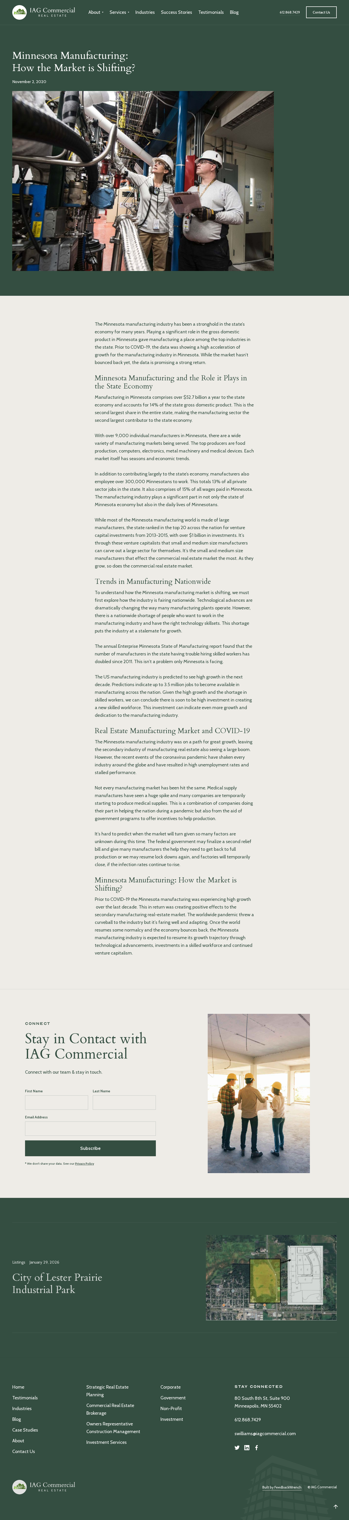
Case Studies (25, 1430)
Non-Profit (171, 1408)
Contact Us (23, 1451)
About (18, 1441)
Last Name (101, 1091)
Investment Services (106, 1442)
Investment (171, 1419)
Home (18, 1387)
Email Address (36, 1117)
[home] (44, 12)
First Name (34, 1091)
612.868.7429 (248, 1420)
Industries (145, 12)
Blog (234, 12)
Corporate (170, 1387)
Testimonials (211, 12)
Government (173, 1398)
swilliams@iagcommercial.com (265, 1433)
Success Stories (176, 12)
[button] (95, 12)
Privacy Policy (84, 1163)
